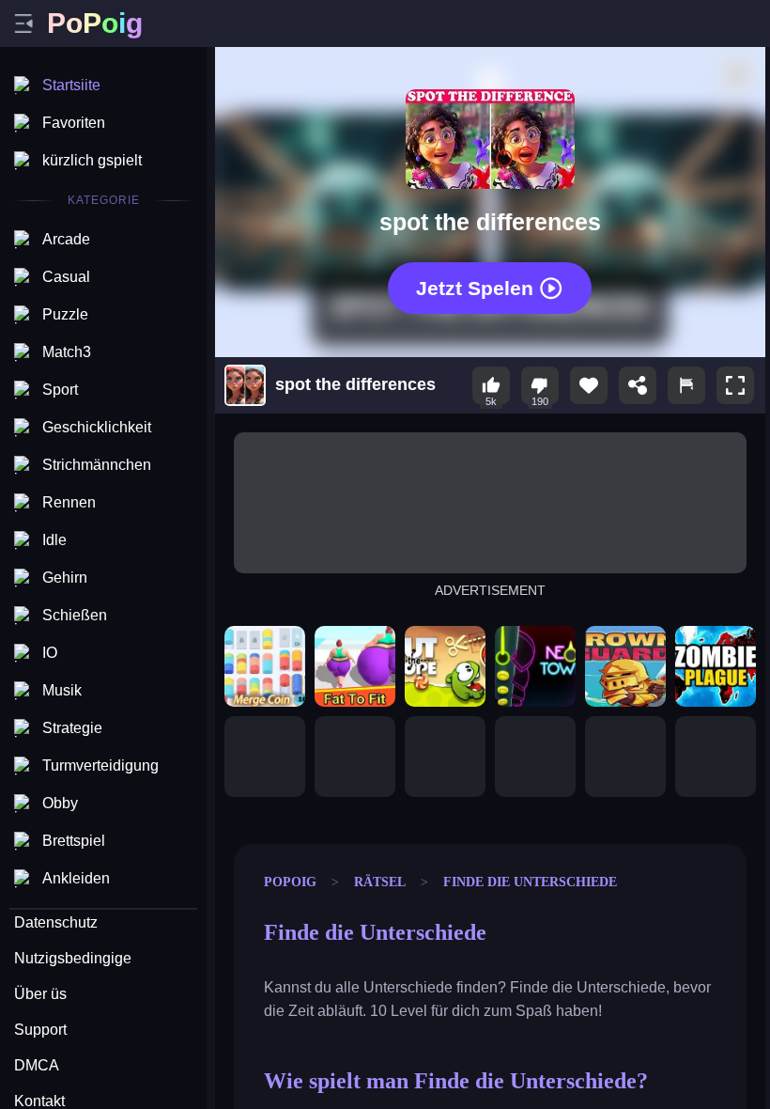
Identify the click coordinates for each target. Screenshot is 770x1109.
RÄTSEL (380, 881)
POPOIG (290, 881)
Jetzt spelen (474, 288)
